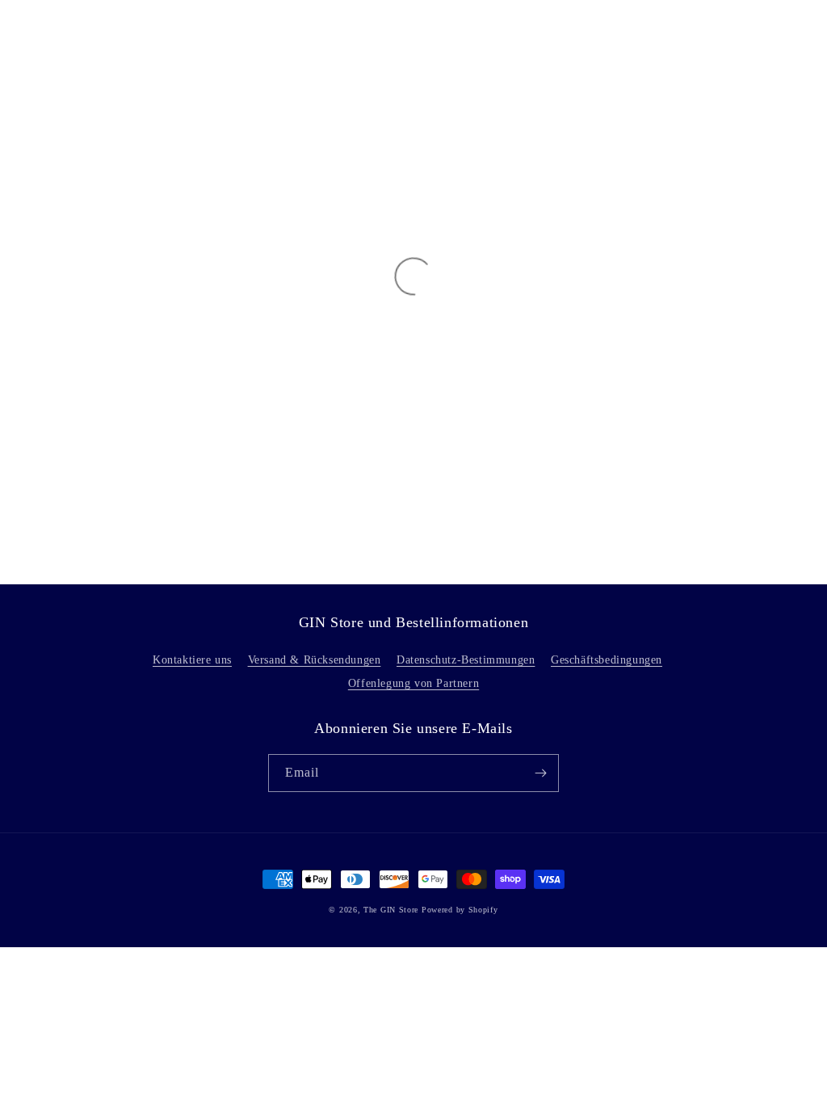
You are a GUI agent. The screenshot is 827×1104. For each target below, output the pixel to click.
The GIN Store (392, 909)
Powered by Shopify (460, 909)
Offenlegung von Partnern (413, 683)
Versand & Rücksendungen (314, 660)
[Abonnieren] (540, 773)
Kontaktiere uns (192, 660)
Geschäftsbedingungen (606, 660)
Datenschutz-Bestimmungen (466, 660)
